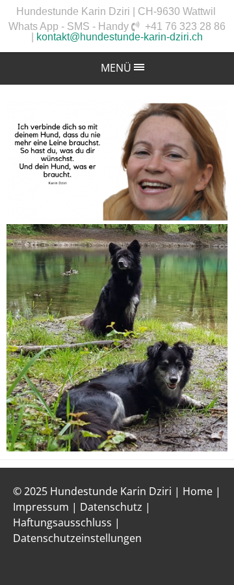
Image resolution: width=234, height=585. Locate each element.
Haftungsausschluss (62, 522)
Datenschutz (111, 507)
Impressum (41, 507)
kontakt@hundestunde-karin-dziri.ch (119, 36)
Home (198, 491)
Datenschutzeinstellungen (77, 538)
